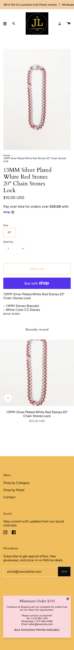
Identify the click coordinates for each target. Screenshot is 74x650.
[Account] (60, 23)
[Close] (68, 599)
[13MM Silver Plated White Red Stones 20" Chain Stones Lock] (37, 373)
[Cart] (69, 23)
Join (64, 571)
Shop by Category (16, 483)
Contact (9, 497)
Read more (11, 314)
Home (6, 155)
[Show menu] (6, 24)
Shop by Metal (13, 490)
